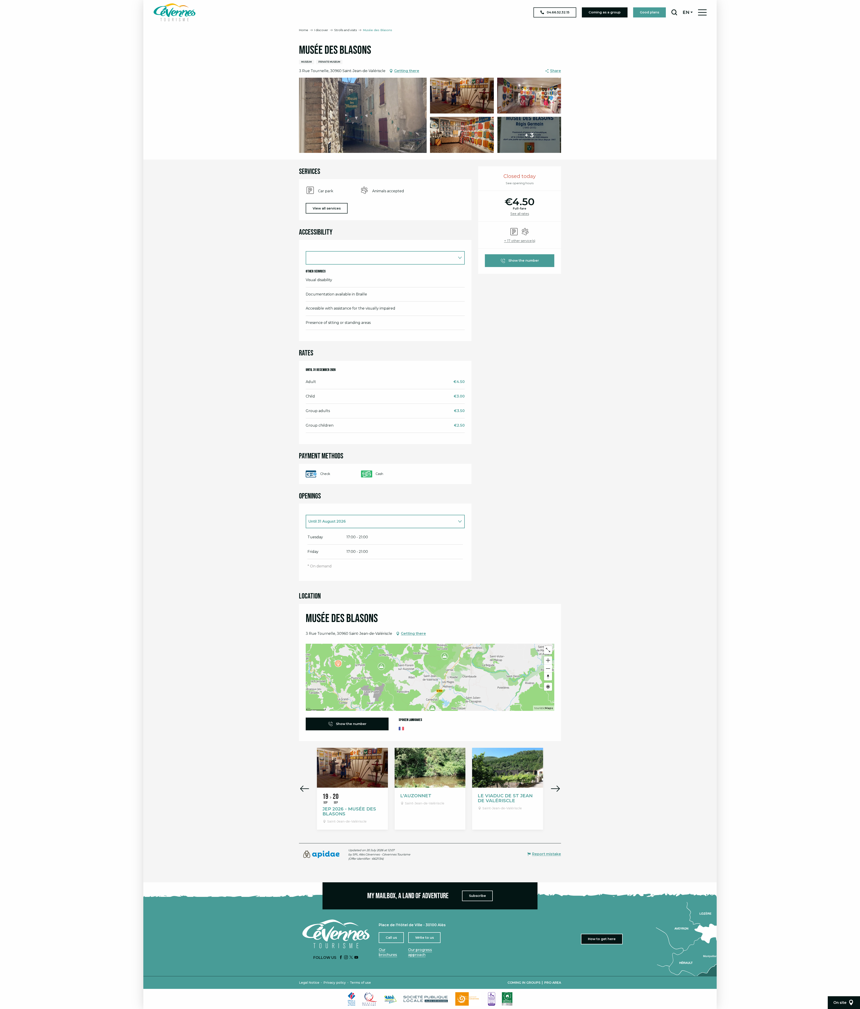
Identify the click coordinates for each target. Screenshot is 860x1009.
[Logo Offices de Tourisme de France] (351, 999)
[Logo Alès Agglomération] (390, 999)
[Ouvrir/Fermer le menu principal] (702, 12)
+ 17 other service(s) (519, 241)
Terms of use (360, 982)
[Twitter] (351, 957)
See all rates (519, 214)
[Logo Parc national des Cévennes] (468, 999)
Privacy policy (334, 982)
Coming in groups (523, 982)
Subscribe (477, 896)
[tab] (380, 521)
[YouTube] (356, 957)
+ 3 (529, 135)
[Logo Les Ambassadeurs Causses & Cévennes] (491, 999)
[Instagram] (346, 957)
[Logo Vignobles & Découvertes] (507, 999)
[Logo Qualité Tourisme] (369, 999)
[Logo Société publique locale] (426, 999)
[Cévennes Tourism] (174, 12)
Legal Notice (309, 982)
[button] (674, 12)
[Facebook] (341, 957)
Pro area (552, 982)
